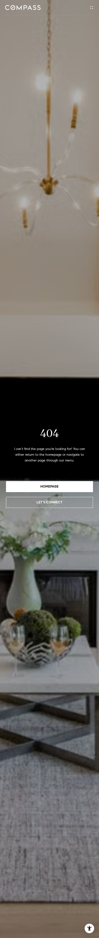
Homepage (49, 486)
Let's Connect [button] (49, 502)
